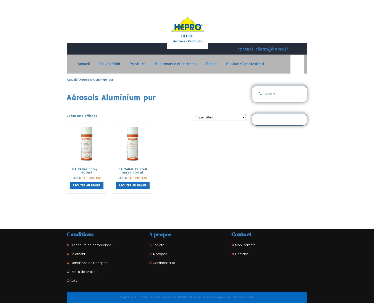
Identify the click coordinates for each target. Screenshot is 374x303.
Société (158, 245)
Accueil (84, 64)
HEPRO (187, 36)
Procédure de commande (91, 245)
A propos (160, 254)
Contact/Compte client (245, 64)
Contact (241, 254)
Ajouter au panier (86, 185)
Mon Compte (245, 245)
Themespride (242, 297)
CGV (74, 280)
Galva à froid (109, 64)
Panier (211, 64)
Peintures (137, 64)
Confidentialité (164, 263)
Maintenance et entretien (176, 64)
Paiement (78, 254)
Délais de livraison (84, 272)
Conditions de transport (89, 263)
